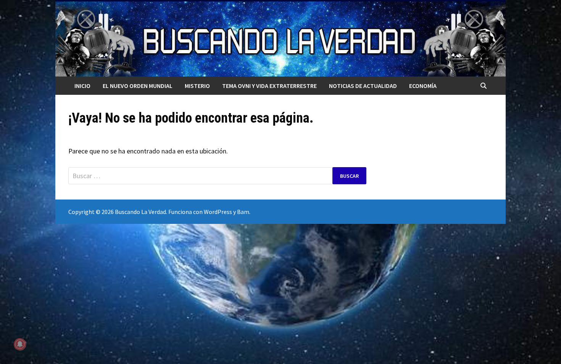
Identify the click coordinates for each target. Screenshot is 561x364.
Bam (243, 212)
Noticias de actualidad (363, 85)
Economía (423, 85)
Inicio (82, 85)
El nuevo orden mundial (137, 85)
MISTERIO (197, 85)
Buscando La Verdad (140, 212)
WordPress (218, 212)
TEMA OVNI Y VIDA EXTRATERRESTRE (269, 85)
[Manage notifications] (20, 344)
